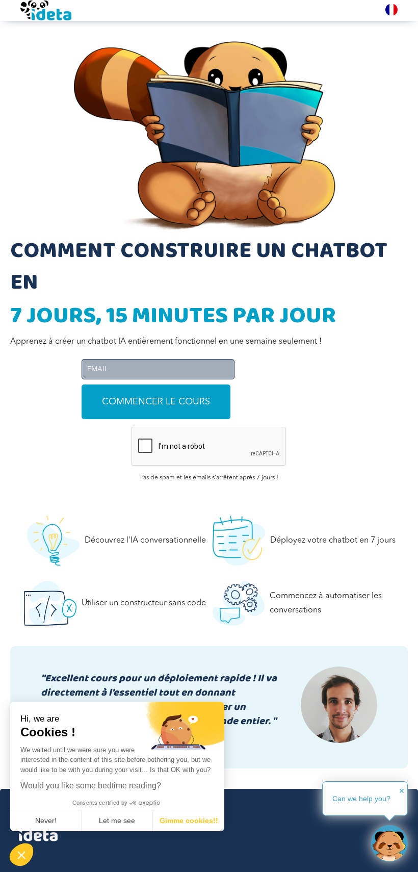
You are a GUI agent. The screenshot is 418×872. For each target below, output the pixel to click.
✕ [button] (402, 791)
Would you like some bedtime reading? (90, 785)
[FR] (391, 9)
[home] (45, 10)
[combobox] (391, 9)
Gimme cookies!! (189, 820)
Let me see (117, 820)
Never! (46, 820)
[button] (21, 854)
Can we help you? (361, 798)
